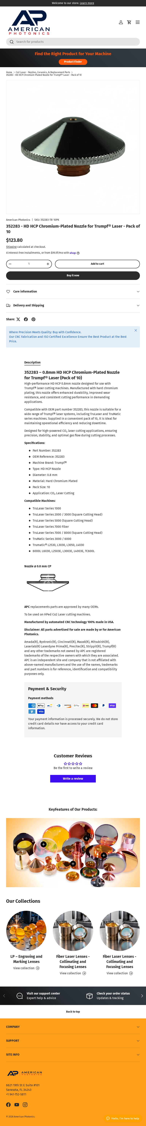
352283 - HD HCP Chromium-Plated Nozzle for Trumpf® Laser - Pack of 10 (44, 75)
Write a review (73, 778)
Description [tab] (32, 362)
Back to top (73, 1011)
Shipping (11, 247)
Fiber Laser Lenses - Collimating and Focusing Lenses (73, 961)
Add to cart (97, 263)
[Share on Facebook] (26, 319)
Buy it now (73, 275)
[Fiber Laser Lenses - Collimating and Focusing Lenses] (73, 931)
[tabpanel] (73, 523)
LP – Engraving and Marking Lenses (26, 959)
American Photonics (18, 220)
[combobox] (73, 42)
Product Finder (73, 61)
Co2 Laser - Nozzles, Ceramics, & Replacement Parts (43, 72)
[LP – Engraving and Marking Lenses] (26, 931)
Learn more (87, 3)
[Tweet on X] (18, 319)
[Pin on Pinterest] (33, 319)
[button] (129, 22)
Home (9, 72)
